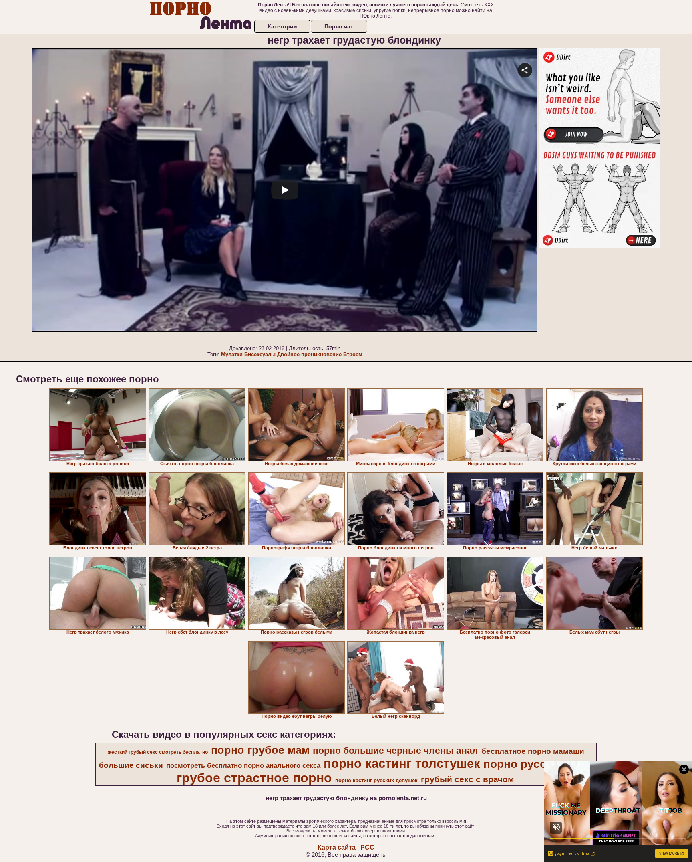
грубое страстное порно (254, 778)
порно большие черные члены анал (395, 750)
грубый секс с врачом (467, 779)
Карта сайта (337, 847)
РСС (367, 847)
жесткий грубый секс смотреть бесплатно (158, 752)
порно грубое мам (260, 750)
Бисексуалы (260, 354)
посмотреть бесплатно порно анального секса (243, 765)
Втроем (352, 354)
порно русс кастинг (537, 764)
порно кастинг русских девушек (376, 780)
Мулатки (232, 354)
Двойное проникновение (309, 354)
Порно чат (338, 26)
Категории (282, 26)
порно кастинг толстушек (402, 763)
